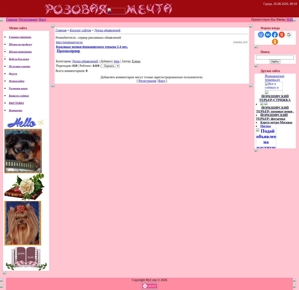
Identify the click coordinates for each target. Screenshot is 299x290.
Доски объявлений (107, 30)
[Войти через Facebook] (275, 35)
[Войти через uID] (261, 35)
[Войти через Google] (289, 34)
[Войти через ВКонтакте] (268, 35)
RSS (290, 19)
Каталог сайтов (80, 30)
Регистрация (28, 19)
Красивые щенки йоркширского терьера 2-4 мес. (92, 47)
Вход (42, 19)
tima (116, 61)
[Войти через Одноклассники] (275, 42)
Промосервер (68, 51)
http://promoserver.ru (69, 42)
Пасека (265, 126)
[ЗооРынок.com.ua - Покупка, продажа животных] (274, 93)
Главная (11, 19)
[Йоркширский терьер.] (275, 77)
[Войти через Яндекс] (282, 35)
